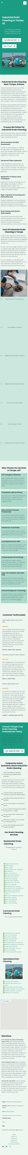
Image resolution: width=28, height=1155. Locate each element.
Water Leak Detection (11, 899)
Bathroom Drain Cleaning (12, 875)
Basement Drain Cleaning (12, 882)
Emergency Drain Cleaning (12, 890)
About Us (14, 1136)
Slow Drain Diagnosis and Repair (14, 895)
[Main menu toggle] (25, 3)
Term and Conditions (14, 1144)
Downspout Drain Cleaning (12, 886)
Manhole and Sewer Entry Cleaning (14, 989)
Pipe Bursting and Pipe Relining (13, 987)
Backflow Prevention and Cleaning (14, 944)
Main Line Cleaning (10, 901)
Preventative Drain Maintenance (14, 888)
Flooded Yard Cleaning (10, 946)
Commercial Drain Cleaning (12, 933)
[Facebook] (3, 1146)
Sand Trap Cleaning (9, 950)
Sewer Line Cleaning (11, 873)
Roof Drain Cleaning (10, 884)
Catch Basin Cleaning (10, 937)
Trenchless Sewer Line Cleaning (13, 942)
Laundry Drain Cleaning (11, 880)
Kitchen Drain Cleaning (11, 877)
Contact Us (14, 1138)
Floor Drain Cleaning (11, 903)
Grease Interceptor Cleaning (12, 948)
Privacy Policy (14, 1142)
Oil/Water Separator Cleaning (12, 990)
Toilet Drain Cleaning (11, 879)
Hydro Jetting (9, 867)
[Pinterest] (6, 1146)
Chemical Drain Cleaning (11, 992)
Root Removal (9, 871)
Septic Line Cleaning (10, 940)
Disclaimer (14, 1140)
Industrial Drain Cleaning (11, 981)
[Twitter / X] (10, 1146)
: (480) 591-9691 (8, 1111)
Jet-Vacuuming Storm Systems (13, 952)
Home (14, 1134)
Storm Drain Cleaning (10, 935)
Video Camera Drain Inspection (14, 869)
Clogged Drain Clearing (11, 864)
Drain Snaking (9, 865)
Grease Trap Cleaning (10, 939)
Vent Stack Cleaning (11, 897)
